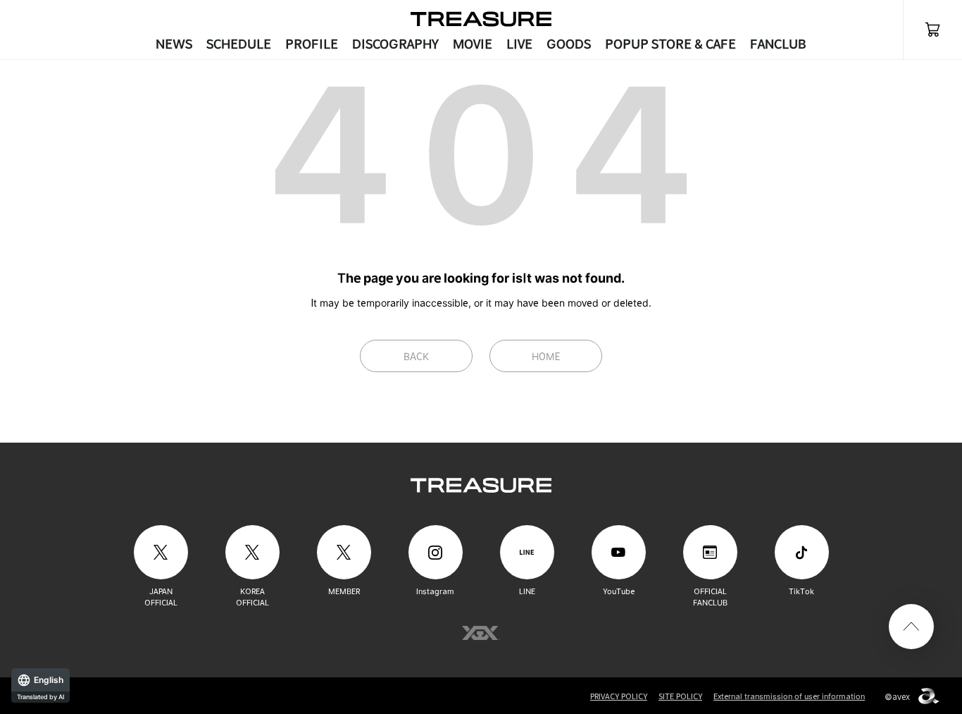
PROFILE (311, 44)
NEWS (174, 44)
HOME (546, 356)
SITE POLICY (680, 696)
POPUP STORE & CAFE (670, 44)
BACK (416, 356)
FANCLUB (778, 44)
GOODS (568, 44)
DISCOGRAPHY (395, 44)
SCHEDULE (238, 44)
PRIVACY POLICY (618, 696)
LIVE (519, 44)
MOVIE (472, 44)
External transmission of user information (789, 696)
